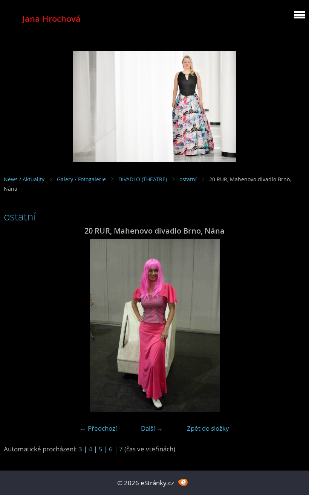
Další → (152, 428)
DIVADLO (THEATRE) (142, 179)
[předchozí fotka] (16, 325)
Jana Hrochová (51, 18)
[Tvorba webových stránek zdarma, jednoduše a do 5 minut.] (183, 482)
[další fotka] (293, 325)
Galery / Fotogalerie (81, 179)
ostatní (188, 179)
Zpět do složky (208, 428)
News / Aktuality (24, 179)
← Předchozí (98, 428)
